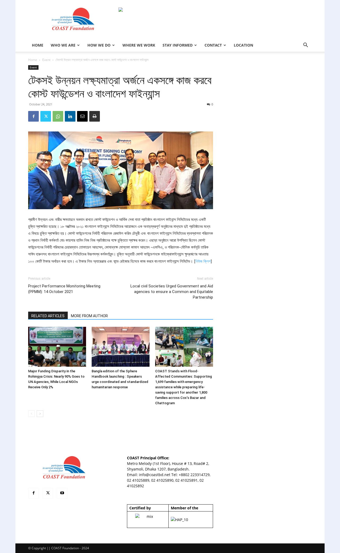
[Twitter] (45, 116)
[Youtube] (62, 493)
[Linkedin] (70, 116)
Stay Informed (178, 45)
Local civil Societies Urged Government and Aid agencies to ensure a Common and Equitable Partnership (171, 292)
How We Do (98, 45)
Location (243, 45)
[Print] (94, 116)
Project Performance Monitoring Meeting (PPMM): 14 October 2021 (64, 289)
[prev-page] (31, 413)
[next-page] (40, 413)
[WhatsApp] (58, 116)
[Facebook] (33, 116)
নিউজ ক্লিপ (203, 261)
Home (32, 59)
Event (46, 59)
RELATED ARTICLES (48, 316)
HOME (37, 45)
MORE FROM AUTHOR (89, 316)
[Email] (82, 116)
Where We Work (138, 45)
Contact (213, 45)
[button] (305, 45)
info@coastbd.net (154, 474)
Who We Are (63, 45)
